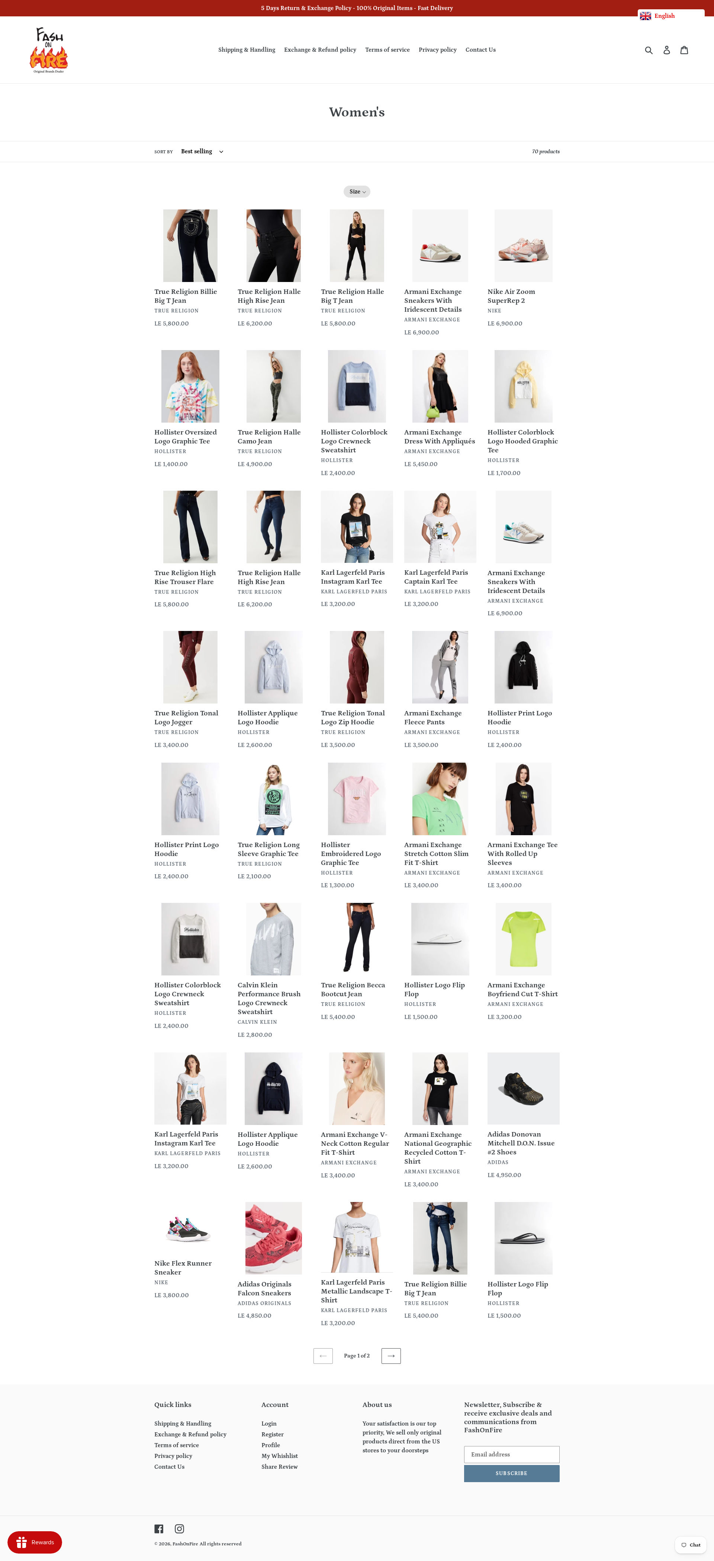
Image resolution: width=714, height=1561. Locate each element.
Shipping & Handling (182, 1423)
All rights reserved (221, 1544)
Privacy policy (173, 1456)
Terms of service (176, 1445)
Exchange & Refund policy (190, 1434)
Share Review (279, 1467)
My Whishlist (279, 1456)
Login (269, 1423)
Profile (270, 1445)
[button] (357, 192)
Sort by (163, 152)
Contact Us (169, 1467)
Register (272, 1434)
